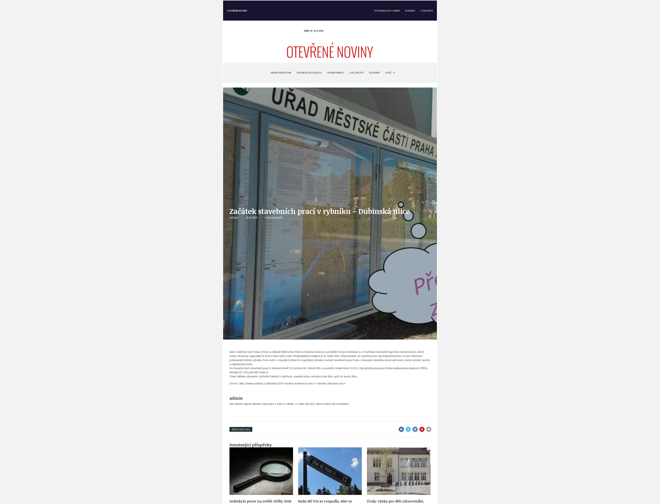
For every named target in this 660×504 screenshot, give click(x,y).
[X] (408, 429)
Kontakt (410, 10)
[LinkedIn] (415, 429)
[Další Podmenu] (394, 73)
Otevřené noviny (237, 10)
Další (388, 72)
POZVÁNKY (374, 72)
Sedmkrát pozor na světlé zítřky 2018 (260, 501)
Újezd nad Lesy (241, 429)
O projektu (426, 10)
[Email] (428, 429)
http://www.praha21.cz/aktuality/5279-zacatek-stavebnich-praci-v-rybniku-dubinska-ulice (292, 383)
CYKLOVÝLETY (356, 72)
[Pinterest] (422, 429)
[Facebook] (401, 429)
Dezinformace (335, 72)
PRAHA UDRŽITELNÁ (281, 72)
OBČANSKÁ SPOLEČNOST (309, 72)
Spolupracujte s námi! (387, 10)
